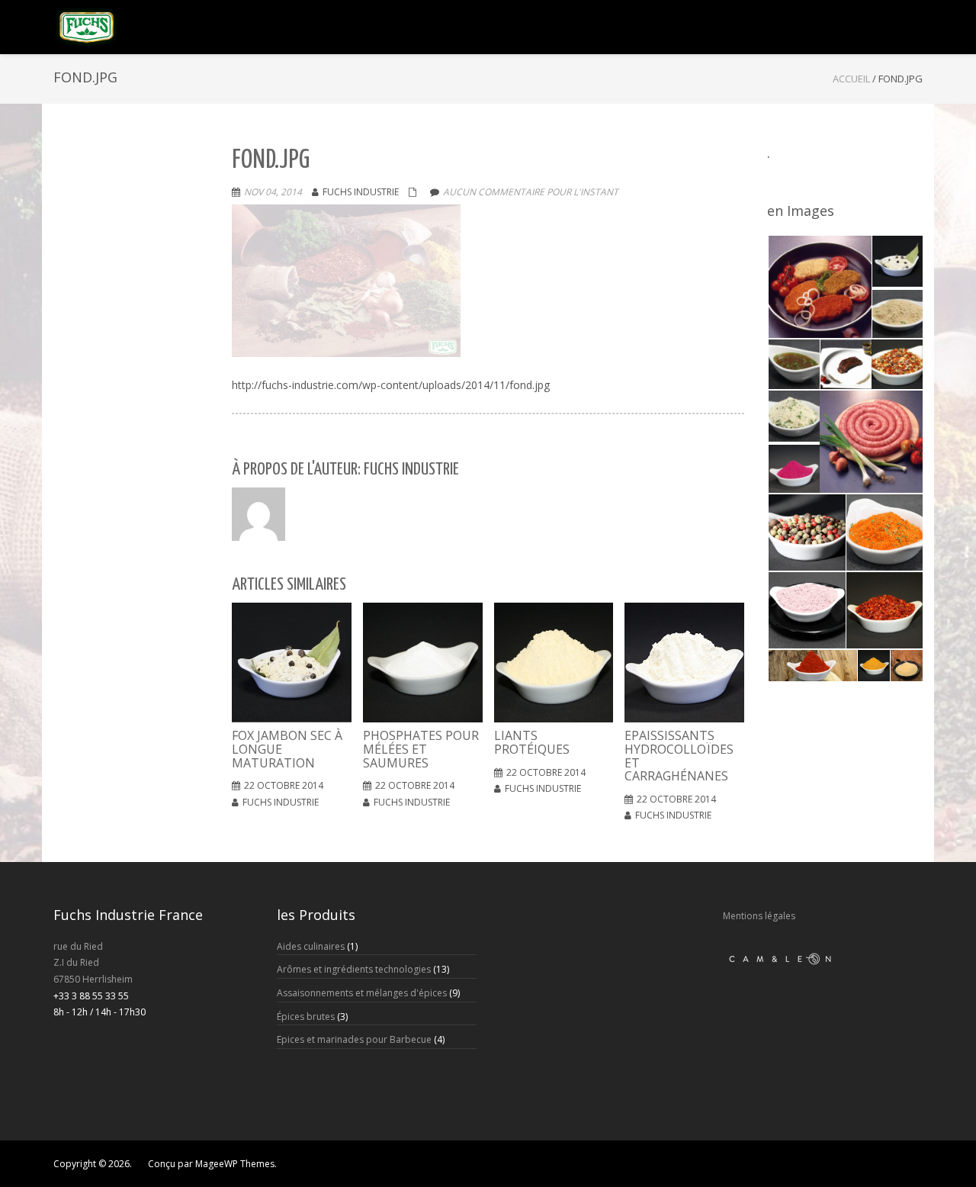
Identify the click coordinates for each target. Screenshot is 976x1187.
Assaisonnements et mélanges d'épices (362, 992)
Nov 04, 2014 (273, 191)
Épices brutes (306, 1016)
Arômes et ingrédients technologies (354, 969)
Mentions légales (759, 915)
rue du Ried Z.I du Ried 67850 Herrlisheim (93, 963)
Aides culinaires (311, 946)
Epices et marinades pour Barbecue (354, 1039)
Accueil (851, 78)
